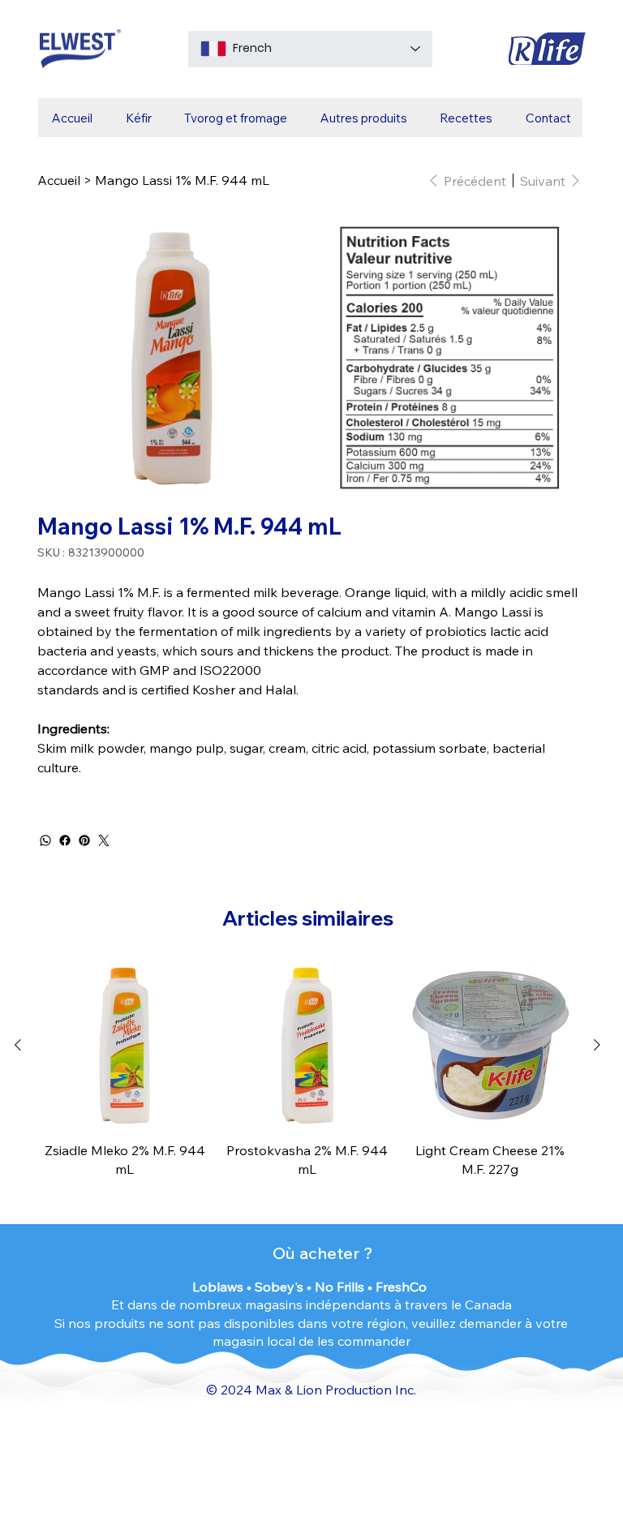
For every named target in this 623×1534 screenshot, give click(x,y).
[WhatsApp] (45, 840)
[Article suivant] (597, 1045)
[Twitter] (104, 840)
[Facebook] (65, 840)
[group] (307, 1070)
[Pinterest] (84, 840)
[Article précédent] (18, 1045)
